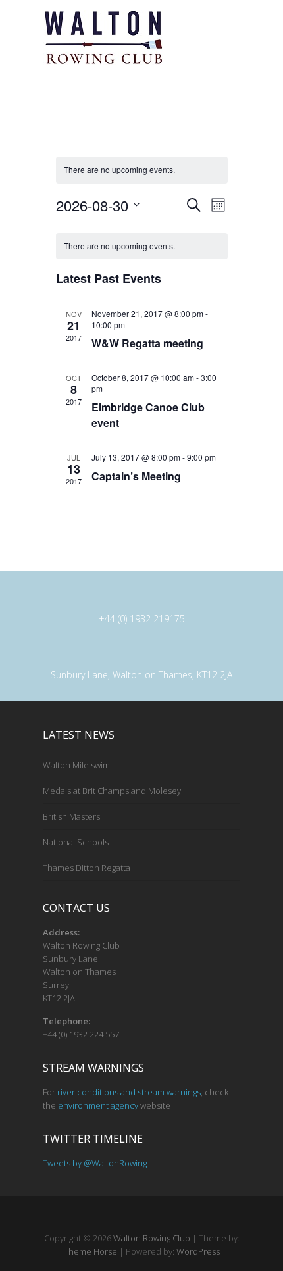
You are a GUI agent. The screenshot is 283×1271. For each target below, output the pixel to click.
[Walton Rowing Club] (103, 37)
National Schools (76, 842)
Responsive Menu (232, 28)
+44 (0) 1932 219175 (142, 618)
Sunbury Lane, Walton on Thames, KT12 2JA (141, 674)
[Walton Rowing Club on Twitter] (153, 1217)
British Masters (71, 816)
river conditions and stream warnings (129, 1092)
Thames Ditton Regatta (86, 868)
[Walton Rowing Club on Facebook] (134, 1217)
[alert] (142, 170)
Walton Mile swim (76, 765)
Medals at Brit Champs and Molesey (112, 791)
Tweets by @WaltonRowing (95, 1163)
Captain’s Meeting (136, 476)
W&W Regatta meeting (147, 343)
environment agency (98, 1105)
